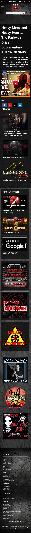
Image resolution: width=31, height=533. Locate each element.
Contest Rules (6, 497)
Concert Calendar (7, 486)
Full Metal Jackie (7, 469)
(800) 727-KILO (24, 2)
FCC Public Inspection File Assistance (12, 511)
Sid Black (5, 460)
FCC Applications (13, 526)
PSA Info (5, 508)
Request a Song (6, 476)
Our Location (6, 504)
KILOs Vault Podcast (10, 233)
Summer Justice (7, 463)
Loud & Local (6, 479)
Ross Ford (5, 458)
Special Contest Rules (8, 498)
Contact (4, 517)
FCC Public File (12, 525)
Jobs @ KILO (6, 512)
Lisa (4, 465)
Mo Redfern (6, 462)
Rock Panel (5, 478)
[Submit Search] (23, 13)
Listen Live (5, 475)
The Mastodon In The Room (13, 158)
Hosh (4, 466)
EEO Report (5, 510)
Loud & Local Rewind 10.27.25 (14, 180)
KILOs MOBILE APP (10, 253)
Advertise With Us (7, 505)
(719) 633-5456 (12, 2)
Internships (5, 514)
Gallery (4, 491)
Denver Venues (6, 489)
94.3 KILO (15, 7)
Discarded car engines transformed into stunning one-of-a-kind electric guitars (15, 133)
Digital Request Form (8, 515)
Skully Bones (6, 467)
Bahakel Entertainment (8, 480)
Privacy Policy (20, 526)
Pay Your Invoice (7, 507)
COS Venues (6, 488)
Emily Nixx (5, 459)
